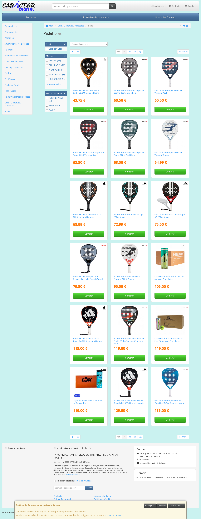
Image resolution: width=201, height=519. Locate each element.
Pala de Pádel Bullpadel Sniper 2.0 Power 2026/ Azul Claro (129, 153)
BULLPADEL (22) (57, 65)
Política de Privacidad (73, 475)
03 (135, 51)
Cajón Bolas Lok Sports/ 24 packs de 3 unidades (88, 401)
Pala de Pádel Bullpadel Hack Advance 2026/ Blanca (127, 277)
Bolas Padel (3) (56, 105)
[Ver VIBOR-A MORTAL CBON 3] (88, 72)
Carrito (191, 6)
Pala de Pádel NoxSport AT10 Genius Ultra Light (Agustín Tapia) (88, 277)
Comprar (88, 109)
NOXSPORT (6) (56, 69)
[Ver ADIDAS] (88, 196)
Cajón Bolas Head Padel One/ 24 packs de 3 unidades (169, 277)
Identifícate (158, 6)
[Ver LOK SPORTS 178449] (88, 382)
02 (130, 51)
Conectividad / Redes (15, 61)
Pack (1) (53, 110)
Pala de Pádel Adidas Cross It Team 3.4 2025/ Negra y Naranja (88, 339)
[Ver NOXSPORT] (88, 258)
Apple (7, 111)
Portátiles (9, 37)
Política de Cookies (113, 515)
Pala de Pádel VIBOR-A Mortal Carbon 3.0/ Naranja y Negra (86, 91)
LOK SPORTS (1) (57, 79)
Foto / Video (10, 90)
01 (124, 51)
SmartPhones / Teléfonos (17, 43)
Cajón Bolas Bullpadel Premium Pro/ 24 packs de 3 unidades (169, 339)
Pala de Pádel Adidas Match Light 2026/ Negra (128, 215)
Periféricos (10, 79)
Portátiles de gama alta (96, 17)
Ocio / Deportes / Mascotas (13, 104)
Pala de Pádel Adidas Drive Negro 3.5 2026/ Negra (170, 215)
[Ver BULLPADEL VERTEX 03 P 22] (129, 320)
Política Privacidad (62, 499)
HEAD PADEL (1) (57, 74)
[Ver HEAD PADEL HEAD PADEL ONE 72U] (170, 258)
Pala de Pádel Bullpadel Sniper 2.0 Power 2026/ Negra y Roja (88, 153)
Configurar (149, 505)
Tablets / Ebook (12, 85)
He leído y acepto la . (75, 481)
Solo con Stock (56, 48)
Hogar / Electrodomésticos (17, 96)
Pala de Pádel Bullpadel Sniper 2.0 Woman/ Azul (170, 91)
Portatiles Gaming (165, 17)
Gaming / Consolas (14, 67)
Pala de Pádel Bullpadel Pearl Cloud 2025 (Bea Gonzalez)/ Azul (169, 401)
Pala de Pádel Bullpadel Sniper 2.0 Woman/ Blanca (170, 153)
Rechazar (162, 505)
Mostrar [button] (182, 51)
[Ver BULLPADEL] (129, 72)
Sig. (140, 51)
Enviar (89, 487)
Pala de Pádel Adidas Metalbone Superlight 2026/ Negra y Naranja (129, 401)
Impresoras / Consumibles (17, 55)
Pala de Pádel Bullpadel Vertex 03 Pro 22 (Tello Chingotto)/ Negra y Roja (129, 341)
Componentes (11, 32)
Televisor (9, 49)
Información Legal (102, 496)
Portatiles (31, 17)
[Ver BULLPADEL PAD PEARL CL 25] (170, 382)
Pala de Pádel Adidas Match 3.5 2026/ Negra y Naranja (87, 215)
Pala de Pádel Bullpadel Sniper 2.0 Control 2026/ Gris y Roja (129, 91)
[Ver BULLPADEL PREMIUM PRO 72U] (170, 320)
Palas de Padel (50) (56, 99)
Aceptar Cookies (176, 505)
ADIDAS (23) (55, 60)
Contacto (175, 6)
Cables (8, 73)
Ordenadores (11, 26)
